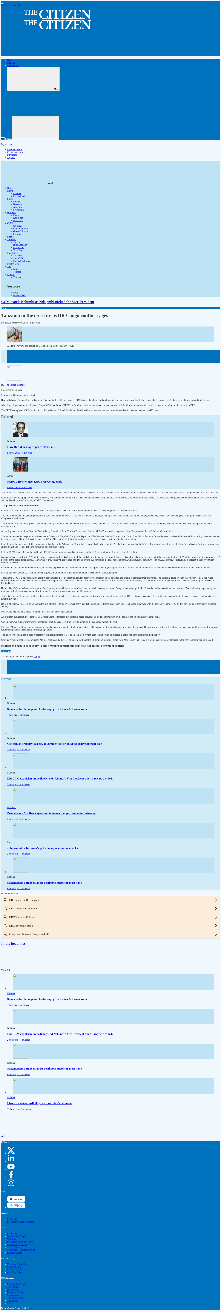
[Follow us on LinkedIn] (11, 1161)
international (13, 65)
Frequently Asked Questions (20, 1221)
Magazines (12, 253)
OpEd (10, 223)
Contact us (12, 1233)
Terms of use (13, 1247)
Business (11, 212)
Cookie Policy (14, 1269)
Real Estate (18, 247)
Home (10, 60)
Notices (16, 269)
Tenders (17, 272)
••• (3, 138)
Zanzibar (11, 239)
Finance (17, 215)
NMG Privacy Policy (17, 1244)
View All (5, 970)
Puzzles (10, 236)
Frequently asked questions (20, 1241)
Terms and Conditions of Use (21, 1250)
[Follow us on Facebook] (11, 1177)
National (11, 63)
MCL (4, 5)
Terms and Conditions (17, 1264)
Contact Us (12, 1219)
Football (17, 201)
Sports (10, 199)
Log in (37, 656)
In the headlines (13, 943)
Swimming (18, 209)
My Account (7, 144)
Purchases (12, 154)
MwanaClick (16, 5)
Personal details (14, 149)
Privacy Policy (14, 1267)
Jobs (9, 266)
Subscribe (6, 651)
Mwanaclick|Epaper (16, 1236)
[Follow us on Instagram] (11, 1185)
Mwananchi (12, 1289)
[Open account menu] (35, 128)
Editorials (17, 226)
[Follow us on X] (11, 1153)
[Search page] (23, 55)
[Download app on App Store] (16, 1207)
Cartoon (17, 234)
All (3, 1136)
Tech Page (18, 250)
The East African (15, 1297)
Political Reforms (21, 261)
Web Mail (12, 1239)
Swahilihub (12, 1300)
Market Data (13, 263)
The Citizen (12, 1287)
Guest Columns (20, 231)
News (10, 191)
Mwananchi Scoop (16, 1292)
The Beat (17, 255)
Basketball (18, 204)
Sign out (11, 157)
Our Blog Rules (14, 1252)
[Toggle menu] (2, 3)
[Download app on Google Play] (16, 1201)
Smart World (19, 258)
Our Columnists (20, 228)
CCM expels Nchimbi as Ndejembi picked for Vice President (47, 302)
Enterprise (18, 218)
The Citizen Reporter (15, 385)
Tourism (17, 242)
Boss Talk (18, 220)
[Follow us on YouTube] (11, 1169)
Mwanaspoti (13, 1295)
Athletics (17, 207)
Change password (15, 152)
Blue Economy (20, 245)
